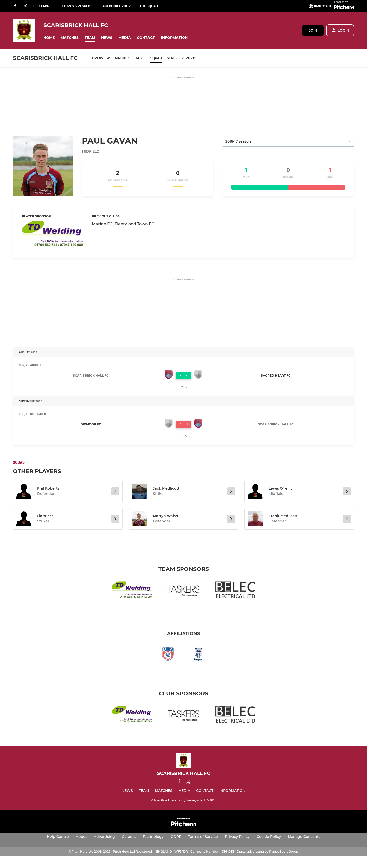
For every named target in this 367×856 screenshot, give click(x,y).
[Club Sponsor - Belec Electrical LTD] (235, 591)
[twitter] (25, 6)
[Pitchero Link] (344, 8)
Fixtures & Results (74, 6)
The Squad (149, 6)
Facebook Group (115, 6)
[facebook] (15, 6)
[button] (49, 38)
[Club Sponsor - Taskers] (183, 591)
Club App (41, 6)
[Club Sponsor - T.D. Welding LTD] (52, 235)
